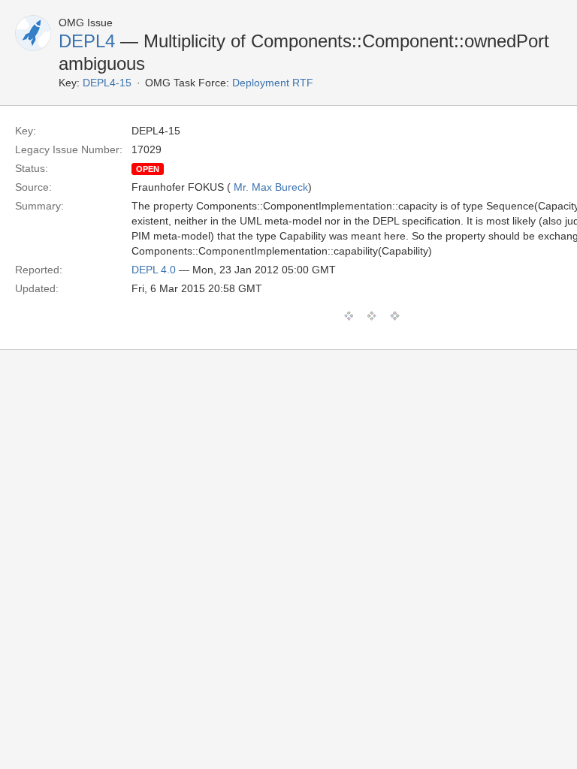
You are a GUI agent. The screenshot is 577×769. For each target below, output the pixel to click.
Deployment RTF (272, 83)
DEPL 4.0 (153, 270)
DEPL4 (87, 41)
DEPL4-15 (107, 83)
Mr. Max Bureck (271, 187)
